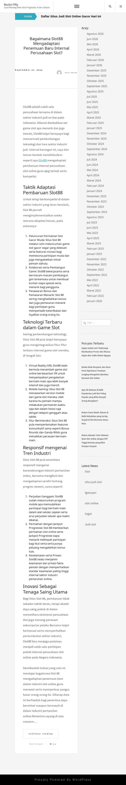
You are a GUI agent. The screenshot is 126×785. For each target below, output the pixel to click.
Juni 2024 (92, 165)
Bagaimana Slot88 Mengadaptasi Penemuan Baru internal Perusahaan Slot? (46, 45)
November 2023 (96, 201)
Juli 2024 (92, 159)
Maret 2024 (94, 180)
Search (110, 6)
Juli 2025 (92, 96)
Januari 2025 (94, 128)
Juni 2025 (92, 102)
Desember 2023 (96, 196)
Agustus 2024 (95, 154)
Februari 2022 (95, 296)
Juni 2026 (92, 39)
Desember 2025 (96, 70)
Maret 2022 (94, 290)
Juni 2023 (92, 227)
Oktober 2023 (95, 206)
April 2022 (93, 285)
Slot (87, 471)
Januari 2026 (94, 65)
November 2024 (96, 138)
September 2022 (97, 275)
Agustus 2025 (95, 91)
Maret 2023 (94, 243)
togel (88, 514)
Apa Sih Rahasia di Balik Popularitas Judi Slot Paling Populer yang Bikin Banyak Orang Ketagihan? (94, 395)
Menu (121, 6)
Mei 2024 (92, 170)
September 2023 (97, 212)
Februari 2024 (95, 186)
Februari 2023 (95, 248)
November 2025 (96, 75)
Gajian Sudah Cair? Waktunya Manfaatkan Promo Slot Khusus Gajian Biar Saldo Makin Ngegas (96, 352)
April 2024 (93, 175)
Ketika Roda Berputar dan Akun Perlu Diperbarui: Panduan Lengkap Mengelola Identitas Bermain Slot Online (96, 372)
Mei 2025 (92, 107)
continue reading (41, 734)
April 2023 (93, 238)
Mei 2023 (92, 233)
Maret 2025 (94, 117)
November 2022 (96, 264)
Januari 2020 (94, 301)
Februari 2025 (95, 123)
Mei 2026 (92, 44)
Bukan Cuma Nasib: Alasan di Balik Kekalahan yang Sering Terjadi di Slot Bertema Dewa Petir (95, 418)
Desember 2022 (96, 259)
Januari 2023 (94, 254)
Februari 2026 (95, 60)
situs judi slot (93, 482)
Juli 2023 (92, 222)
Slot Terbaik (36, 744)
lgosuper (90, 492)
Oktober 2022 (95, 269)
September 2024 (97, 149)
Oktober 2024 (95, 144)
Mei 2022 (92, 280)
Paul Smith (71, 73)
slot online (91, 503)
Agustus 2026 (95, 34)
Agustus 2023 (95, 217)
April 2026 (93, 49)
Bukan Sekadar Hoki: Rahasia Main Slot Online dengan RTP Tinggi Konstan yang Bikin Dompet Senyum (95, 440)
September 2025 (97, 86)
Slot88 (42, 160)
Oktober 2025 (95, 81)
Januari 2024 (94, 191)
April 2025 (93, 112)
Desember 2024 (96, 133)
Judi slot (90, 524)
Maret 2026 (94, 55)
